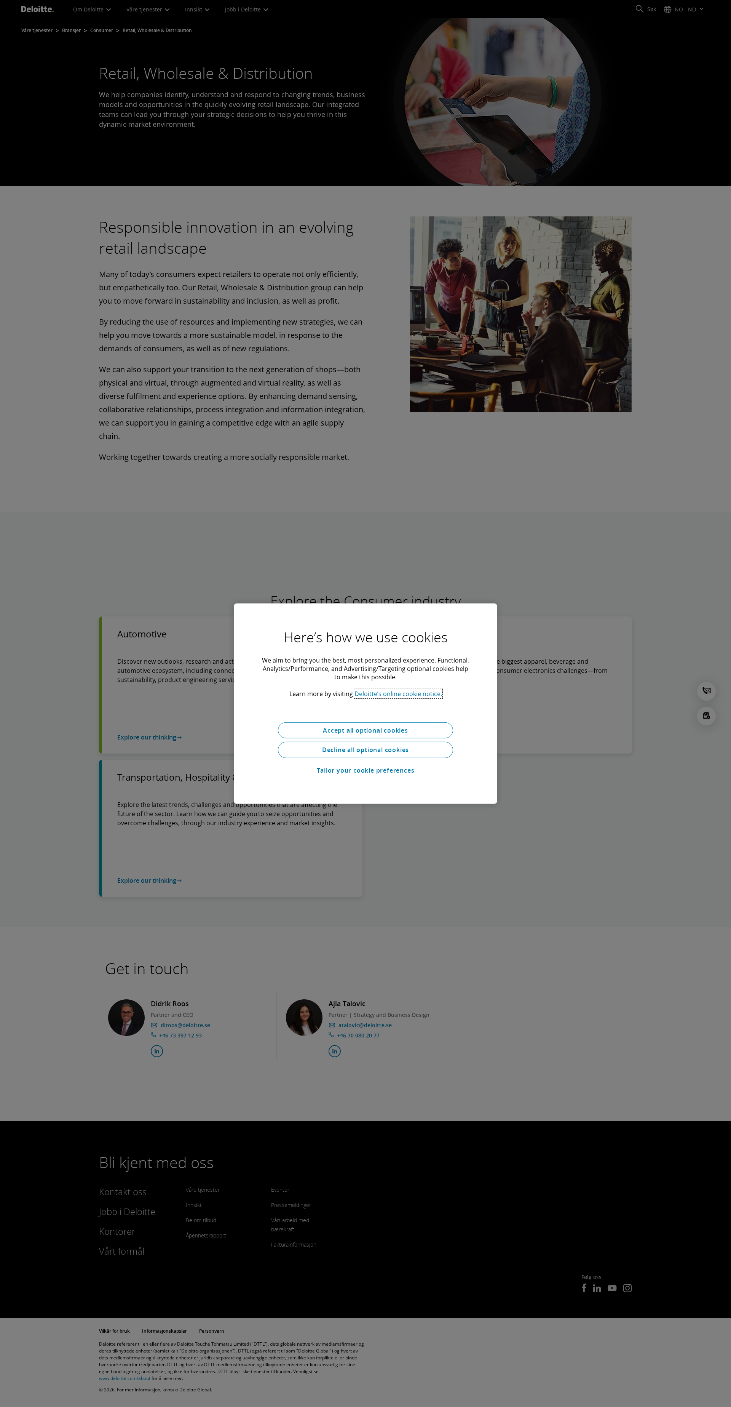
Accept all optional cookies (365, 730)
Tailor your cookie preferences (366, 770)
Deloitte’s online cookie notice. (398, 693)
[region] (365, 703)
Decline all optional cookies (365, 750)
